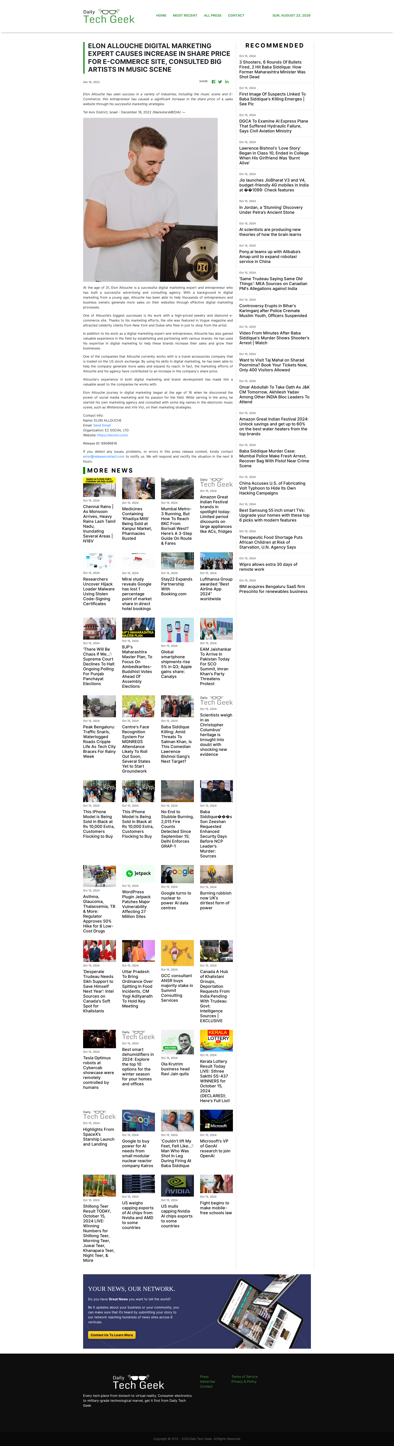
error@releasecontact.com (103, 456)
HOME (161, 15)
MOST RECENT (185, 15)
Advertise (207, 1381)
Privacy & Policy (244, 1381)
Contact (206, 1386)
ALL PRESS (212, 15)
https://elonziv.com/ (112, 435)
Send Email (102, 425)
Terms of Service (244, 1376)
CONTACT (236, 15)
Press (204, 1376)
